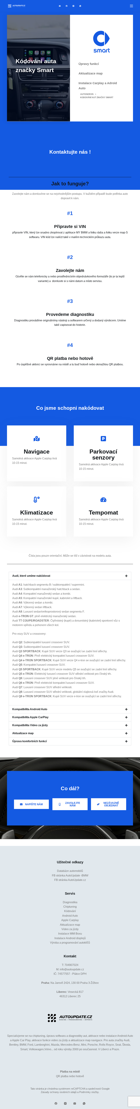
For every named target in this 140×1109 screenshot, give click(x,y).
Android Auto (70, 915)
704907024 (71, 964)
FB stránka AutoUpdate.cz (70, 879)
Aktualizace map (23, 733)
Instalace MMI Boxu (70, 933)
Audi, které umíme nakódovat (31, 575)
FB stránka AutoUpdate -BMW (70, 875)
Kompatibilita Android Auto (29, 709)
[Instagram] (73, 6)
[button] (70, 576)
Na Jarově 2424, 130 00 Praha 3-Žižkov (75, 982)
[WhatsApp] (80, 6)
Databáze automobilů (70, 870)
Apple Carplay (70, 920)
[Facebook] (66, 6)
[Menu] (131, 5)
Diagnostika (70, 902)
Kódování (70, 911)
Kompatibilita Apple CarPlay (30, 717)
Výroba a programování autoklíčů (70, 942)
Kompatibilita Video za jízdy (30, 725)
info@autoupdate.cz (72, 969)
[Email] (60, 6)
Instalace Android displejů (70, 938)
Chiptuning (70, 906)
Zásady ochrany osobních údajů (58, 1092)
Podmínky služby (89, 1092)
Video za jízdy (70, 929)
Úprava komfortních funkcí (29, 741)
